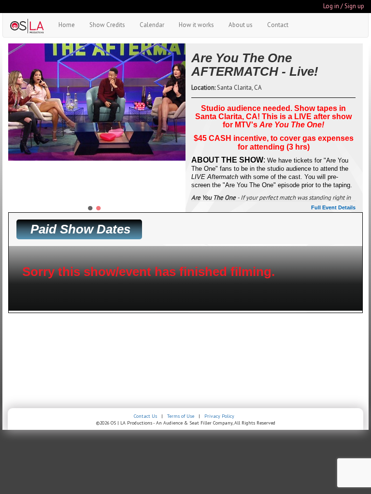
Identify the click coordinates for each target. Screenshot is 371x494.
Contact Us (145, 416)
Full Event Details (333, 207)
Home (66, 25)
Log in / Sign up (343, 6)
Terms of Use (180, 416)
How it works (196, 25)
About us (240, 25)
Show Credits (107, 25)
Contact (277, 25)
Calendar (152, 25)
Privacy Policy (219, 416)
